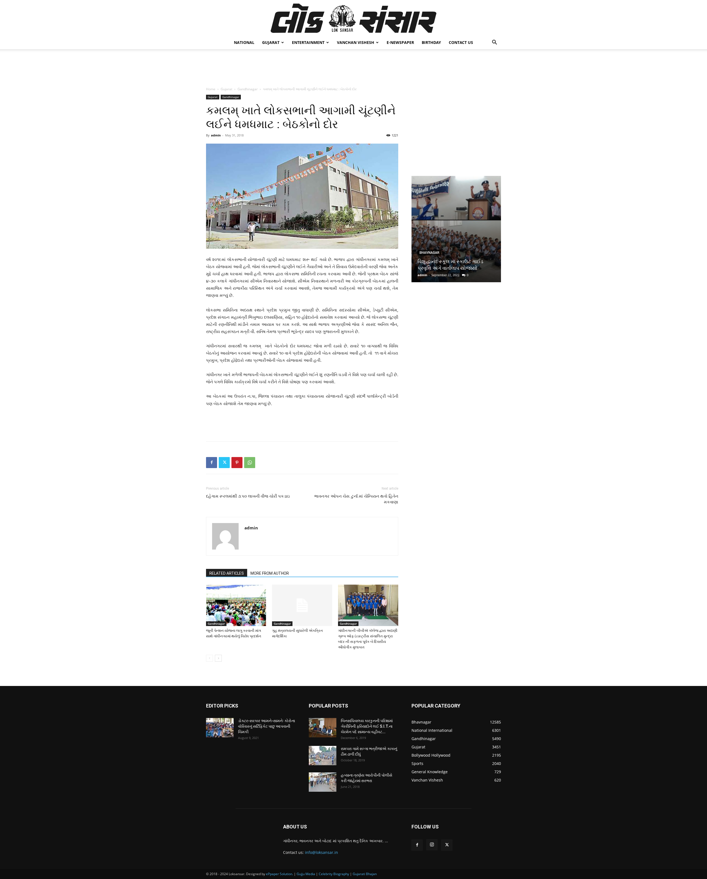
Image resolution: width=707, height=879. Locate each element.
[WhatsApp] (249, 462)
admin (216, 135)
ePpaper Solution (279, 874)
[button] (494, 43)
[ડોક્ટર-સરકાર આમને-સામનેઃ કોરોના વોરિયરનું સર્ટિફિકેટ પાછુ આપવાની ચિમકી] (220, 727)
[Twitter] (224, 462)
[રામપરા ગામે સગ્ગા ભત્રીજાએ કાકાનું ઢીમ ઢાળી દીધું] (322, 755)
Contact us (461, 42)
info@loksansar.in (321, 852)
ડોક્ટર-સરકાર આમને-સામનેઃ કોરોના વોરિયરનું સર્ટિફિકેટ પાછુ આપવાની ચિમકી (266, 726)
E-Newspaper (400, 42)
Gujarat (270, 42)
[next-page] (218, 658)
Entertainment (308, 42)
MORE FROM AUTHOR (269, 573)
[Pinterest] (236, 462)
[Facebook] (211, 462)
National (244, 42)
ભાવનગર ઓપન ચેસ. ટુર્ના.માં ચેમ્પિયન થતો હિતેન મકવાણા (356, 499)
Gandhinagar (248, 89)
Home (210, 89)
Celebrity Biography (334, 874)
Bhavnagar (429, 253)
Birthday (431, 42)
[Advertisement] (353, 68)
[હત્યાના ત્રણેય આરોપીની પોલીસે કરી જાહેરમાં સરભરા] (322, 782)
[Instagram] (431, 844)
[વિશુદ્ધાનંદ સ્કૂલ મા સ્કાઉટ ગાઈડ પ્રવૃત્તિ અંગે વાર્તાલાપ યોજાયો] (456, 229)
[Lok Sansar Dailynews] (353, 18)
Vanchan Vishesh (355, 42)
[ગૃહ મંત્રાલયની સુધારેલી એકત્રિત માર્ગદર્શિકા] (302, 605)
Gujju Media (306, 874)
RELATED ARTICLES (226, 573)
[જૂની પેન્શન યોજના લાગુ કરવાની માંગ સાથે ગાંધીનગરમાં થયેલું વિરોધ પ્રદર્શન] (236, 605)
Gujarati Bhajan (365, 874)
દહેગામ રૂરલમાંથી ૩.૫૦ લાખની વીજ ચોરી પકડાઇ (248, 496)
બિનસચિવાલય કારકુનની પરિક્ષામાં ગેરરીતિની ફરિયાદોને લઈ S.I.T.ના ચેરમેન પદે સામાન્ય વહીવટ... (367, 726)
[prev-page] (209, 658)
